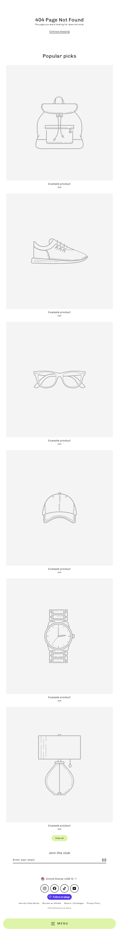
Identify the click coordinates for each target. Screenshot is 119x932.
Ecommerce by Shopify (62, 908)
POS (49, 908)
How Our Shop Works (29, 903)
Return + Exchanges (74, 903)
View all (59, 838)
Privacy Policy (93, 903)
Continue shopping (59, 31)
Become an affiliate (51, 903)
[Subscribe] (103, 860)
